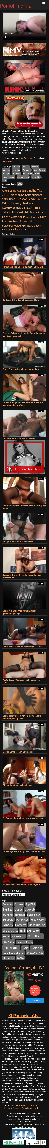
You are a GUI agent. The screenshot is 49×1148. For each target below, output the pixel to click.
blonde (6, 195)
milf (37, 207)
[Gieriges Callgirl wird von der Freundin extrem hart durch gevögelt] (24, 317)
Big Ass (26, 166)
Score (16, 221)
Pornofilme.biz (15, 5)
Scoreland (26, 221)
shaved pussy (23, 177)
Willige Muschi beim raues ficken (18, 541)
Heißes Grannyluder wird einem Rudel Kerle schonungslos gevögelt (23, 403)
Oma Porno (35, 936)
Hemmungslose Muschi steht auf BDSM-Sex (23, 266)
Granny (16, 203)
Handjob (6, 173)
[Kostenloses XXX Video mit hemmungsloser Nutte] (24, 663)
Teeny (18, 229)
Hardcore (17, 173)
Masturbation (10, 208)
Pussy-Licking (8, 177)
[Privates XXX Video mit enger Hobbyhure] (24, 868)
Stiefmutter (8, 229)
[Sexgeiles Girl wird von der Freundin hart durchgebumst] (24, 558)
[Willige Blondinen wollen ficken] (24, 769)
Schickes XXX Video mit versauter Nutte (21, 300)
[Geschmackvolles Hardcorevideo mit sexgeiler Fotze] (24, 489)
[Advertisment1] (24, 76)
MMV (20, 183)
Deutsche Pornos (11, 1108)
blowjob (35, 166)
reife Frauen (11, 947)
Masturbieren (27, 208)
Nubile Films (29, 212)
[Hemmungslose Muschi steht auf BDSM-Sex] (24, 250)
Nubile (18, 212)
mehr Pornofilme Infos (11, 152)
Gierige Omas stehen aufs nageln (18, 751)
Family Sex (34, 199)
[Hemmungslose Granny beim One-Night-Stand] (24, 835)
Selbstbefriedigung (13, 225)
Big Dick (27, 190)
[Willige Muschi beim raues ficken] (24, 525)
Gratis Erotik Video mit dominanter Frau (21, 369)
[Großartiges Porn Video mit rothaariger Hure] (24, 802)
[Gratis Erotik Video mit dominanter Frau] (24, 353)
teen (4, 180)
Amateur (16, 166)
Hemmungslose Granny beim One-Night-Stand (24, 851)
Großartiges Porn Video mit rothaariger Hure (23, 818)
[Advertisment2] (24, 112)
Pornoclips (33, 1105)
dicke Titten (8, 199)
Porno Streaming (29, 1108)
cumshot (16, 170)
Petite (37, 173)
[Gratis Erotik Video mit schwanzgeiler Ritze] (24, 630)
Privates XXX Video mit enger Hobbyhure (21, 884)
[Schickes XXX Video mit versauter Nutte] (24, 284)
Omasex (17, 216)
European (27, 170)
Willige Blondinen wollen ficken (17, 785)
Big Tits (37, 190)
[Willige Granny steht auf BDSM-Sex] (24, 422)
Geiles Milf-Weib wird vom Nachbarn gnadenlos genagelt (19, 612)
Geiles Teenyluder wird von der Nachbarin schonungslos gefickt (22, 717)
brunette (6, 170)
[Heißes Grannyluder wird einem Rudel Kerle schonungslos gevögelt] (24, 386)
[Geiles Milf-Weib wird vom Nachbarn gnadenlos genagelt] (24, 594)
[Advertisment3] (24, 457)
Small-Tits (36, 177)
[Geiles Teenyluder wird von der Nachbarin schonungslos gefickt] (24, 699)
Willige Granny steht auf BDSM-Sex (19, 438)
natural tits (27, 173)
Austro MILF (21, 1105)
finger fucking (39, 170)
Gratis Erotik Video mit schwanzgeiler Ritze (22, 646)
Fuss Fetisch (38, 919)
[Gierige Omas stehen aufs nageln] (24, 735)
